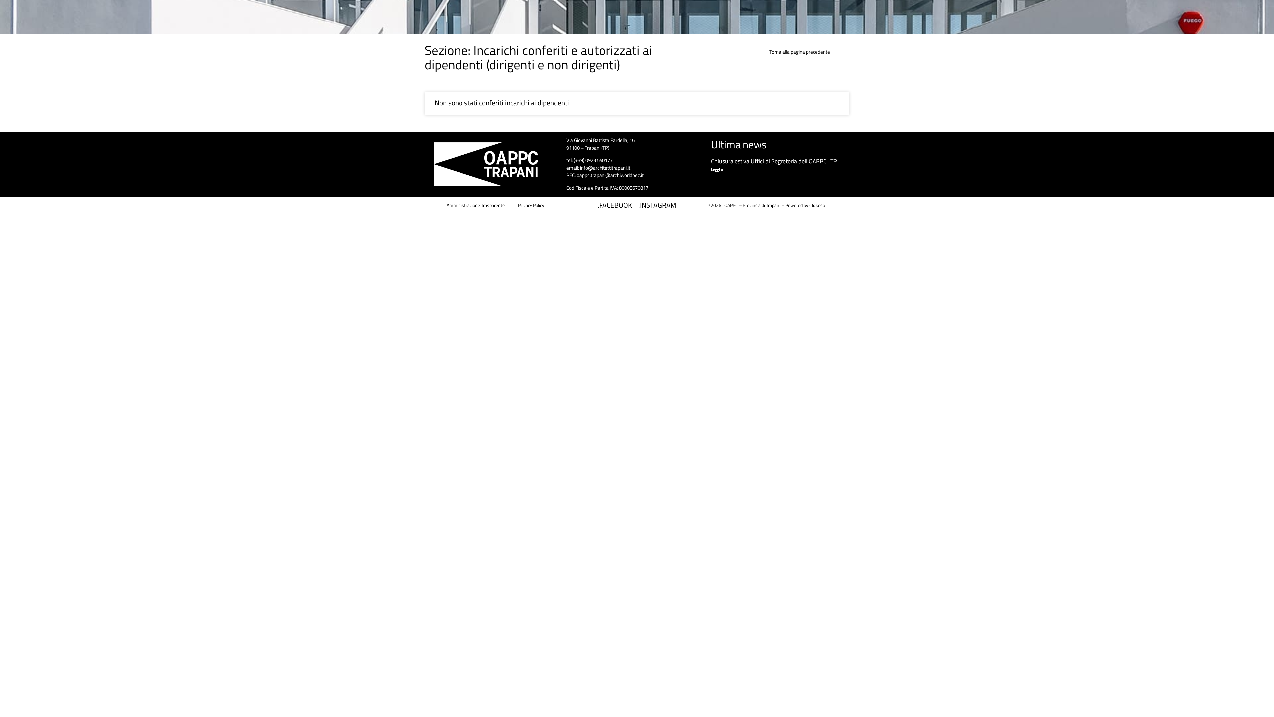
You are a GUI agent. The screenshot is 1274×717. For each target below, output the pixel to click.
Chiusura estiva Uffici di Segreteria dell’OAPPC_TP (774, 161)
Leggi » (717, 169)
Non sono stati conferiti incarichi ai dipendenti (502, 102)
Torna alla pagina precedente (799, 52)
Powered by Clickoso (805, 205)
